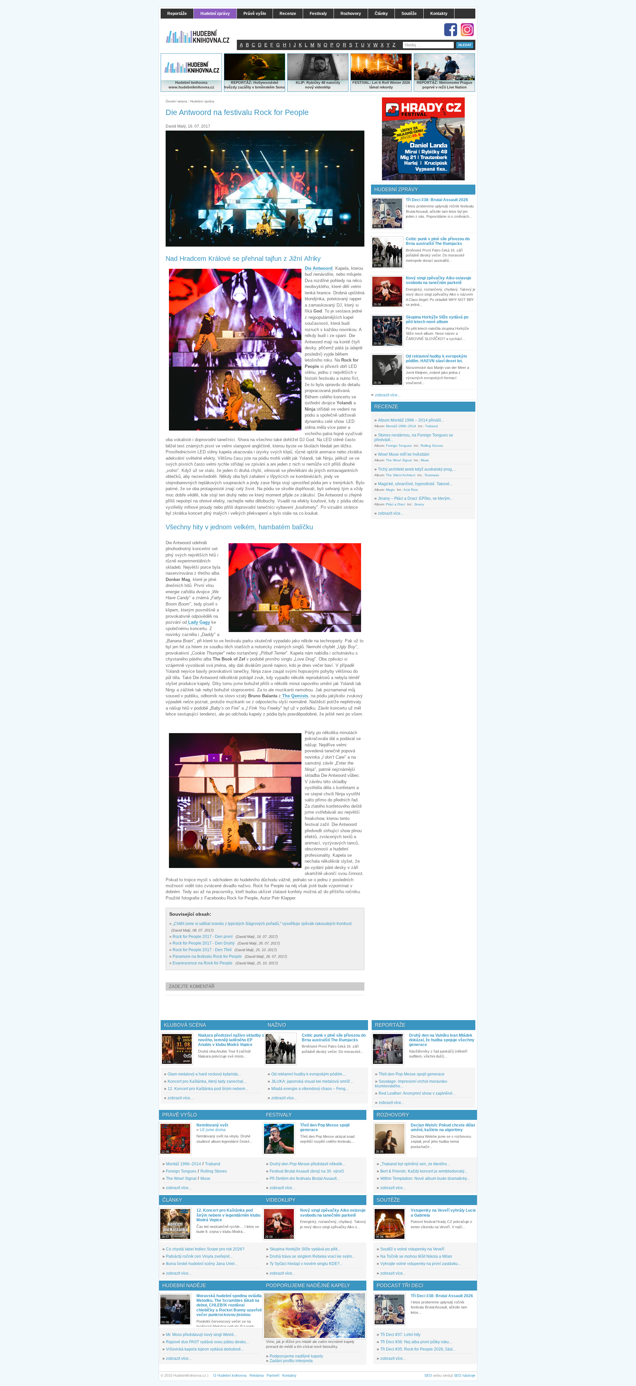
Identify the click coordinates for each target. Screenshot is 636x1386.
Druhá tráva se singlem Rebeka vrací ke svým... (312, 1256)
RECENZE (386, 406)
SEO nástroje (464, 1375)
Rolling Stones (432, 445)
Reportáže (390, 1025)
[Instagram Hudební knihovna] (467, 30)
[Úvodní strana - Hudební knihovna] (202, 32)
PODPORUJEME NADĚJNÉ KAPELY (308, 1285)
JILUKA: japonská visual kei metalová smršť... (312, 1081)
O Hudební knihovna (229, 1375)
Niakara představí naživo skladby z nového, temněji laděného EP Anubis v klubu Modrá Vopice (231, 1040)
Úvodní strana (176, 101)
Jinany (419, 504)
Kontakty (289, 1375)
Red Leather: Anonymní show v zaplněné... (417, 1093)
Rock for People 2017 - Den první (203, 936)
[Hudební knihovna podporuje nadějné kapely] (314, 1315)
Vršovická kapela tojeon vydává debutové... (205, 1349)
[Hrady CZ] (423, 138)
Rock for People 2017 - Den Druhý (204, 943)
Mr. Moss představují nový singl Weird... (201, 1334)
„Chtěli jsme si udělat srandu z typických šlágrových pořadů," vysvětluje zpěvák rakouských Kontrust (262, 923)
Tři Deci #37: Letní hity (400, 1334)
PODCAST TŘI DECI (400, 1285)
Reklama (256, 1375)
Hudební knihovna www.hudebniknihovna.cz (191, 85)
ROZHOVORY (393, 1115)
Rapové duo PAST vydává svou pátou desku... (207, 1342)
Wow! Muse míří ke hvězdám (403, 454)
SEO (428, 1375)
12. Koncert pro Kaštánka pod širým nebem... (208, 1088)
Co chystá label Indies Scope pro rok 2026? (205, 1249)
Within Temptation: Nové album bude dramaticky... (425, 1178)
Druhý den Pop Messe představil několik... (307, 1164)
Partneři (273, 1375)
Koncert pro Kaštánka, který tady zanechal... (207, 1081)
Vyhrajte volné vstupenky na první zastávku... (420, 1263)
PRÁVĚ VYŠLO (179, 1115)
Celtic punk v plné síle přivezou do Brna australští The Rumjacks (438, 241)
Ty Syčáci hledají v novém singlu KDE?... (306, 1263)
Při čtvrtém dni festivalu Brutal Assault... (305, 1178)
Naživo (277, 1025)
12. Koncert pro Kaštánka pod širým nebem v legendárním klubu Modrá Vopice (228, 1215)
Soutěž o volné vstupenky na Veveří (412, 1249)
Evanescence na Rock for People (203, 963)
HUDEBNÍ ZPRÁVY (396, 189)
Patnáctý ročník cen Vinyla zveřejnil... (199, 1256)
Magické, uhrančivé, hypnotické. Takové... (415, 484)
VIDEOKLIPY (280, 1200)
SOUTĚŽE (388, 1200)
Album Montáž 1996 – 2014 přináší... (411, 420)
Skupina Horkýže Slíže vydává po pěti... (305, 1249)
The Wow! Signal (399, 460)
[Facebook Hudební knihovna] (451, 30)
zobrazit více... (387, 395)
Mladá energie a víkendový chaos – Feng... (309, 1088)
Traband (431, 426)
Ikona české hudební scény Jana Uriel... (202, 1263)
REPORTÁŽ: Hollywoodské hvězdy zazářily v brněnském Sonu (254, 85)
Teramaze (431, 475)
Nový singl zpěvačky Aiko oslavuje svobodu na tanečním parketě (438, 280)
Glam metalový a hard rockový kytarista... (204, 1074)
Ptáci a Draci (395, 504)
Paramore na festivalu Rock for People (207, 956)
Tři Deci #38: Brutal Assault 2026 (437, 200)
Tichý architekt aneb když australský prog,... (417, 469)
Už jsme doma (213, 1129)
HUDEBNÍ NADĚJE (184, 1285)
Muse (425, 460)
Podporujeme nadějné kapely (296, 1356)
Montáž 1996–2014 (401, 426)
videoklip (323, 87)
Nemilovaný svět (212, 1125)
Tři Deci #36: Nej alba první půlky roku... (416, 1342)
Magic (390, 489)
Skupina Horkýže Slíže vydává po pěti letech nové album (437, 319)
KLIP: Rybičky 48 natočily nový (318, 85)
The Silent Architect (400, 475)
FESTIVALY (279, 1115)
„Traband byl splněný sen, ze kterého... (415, 1164)
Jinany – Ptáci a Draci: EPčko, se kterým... (415, 498)
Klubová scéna (185, 1025)
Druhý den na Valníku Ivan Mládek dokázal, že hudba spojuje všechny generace (441, 1040)
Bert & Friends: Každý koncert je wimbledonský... (423, 1171)
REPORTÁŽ (427, 83)
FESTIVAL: (361, 83)
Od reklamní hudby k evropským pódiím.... (308, 1074)
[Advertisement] (275, 1007)
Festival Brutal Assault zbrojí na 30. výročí (307, 1171)
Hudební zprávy (202, 101)
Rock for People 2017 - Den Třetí (202, 950)
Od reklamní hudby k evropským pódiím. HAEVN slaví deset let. (436, 358)
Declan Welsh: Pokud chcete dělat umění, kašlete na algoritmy (443, 1127)
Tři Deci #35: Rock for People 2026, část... (417, 1349)
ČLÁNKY (172, 1200)
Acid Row (410, 489)
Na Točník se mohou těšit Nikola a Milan (416, 1256)
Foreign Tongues (399, 445)
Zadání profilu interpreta (291, 1360)
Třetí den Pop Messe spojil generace (412, 1074)
